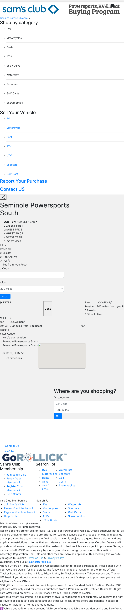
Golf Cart (12, 174)
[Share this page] (3, 197)
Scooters (11, 164)
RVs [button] (8, 28)
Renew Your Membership (19, 508)
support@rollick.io (39, 561)
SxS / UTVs (50, 520)
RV (8, 118)
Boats (45, 477)
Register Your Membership (20, 512)
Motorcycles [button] (14, 38)
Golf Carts (74, 512)
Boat (9, 137)
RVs (44, 470)
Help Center (13, 494)
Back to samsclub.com (14, 18)
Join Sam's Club (16, 474)
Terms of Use (35, 558)
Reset (24, 264)
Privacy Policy (55, 558)
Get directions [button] (13, 358)
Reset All (5, 249)
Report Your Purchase (23, 181)
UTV (9, 155)
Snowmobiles (67, 485)
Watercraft (65, 470)
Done (48, 308)
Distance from (62, 397)
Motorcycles (49, 473)
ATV (8, 146)
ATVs (45, 481)
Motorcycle (13, 127)
